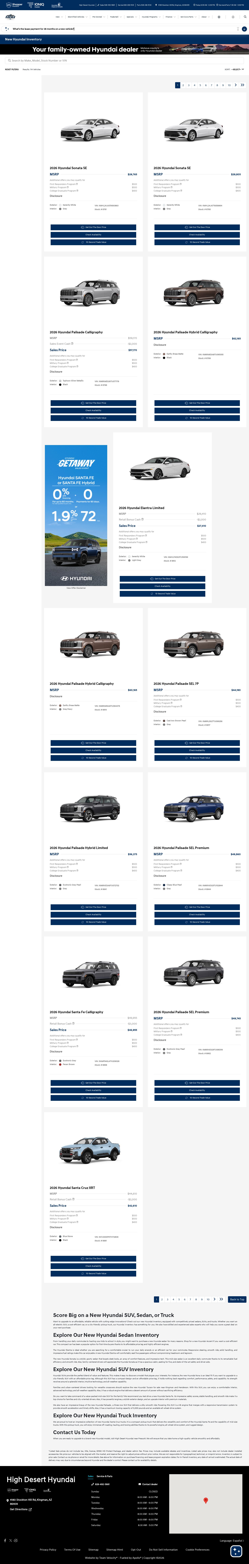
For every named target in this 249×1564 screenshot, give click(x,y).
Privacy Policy (48, 1549)
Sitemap (93, 1549)
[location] (156, 5)
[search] (245, 17)
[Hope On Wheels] (47, 1490)
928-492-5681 (102, 1484)
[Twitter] (10, 1541)
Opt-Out (136, 1549)
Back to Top (237, 1299)
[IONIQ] (30, 1490)
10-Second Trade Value (96, 242)
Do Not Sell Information (163, 1549)
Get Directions (19, 1509)
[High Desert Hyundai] (10, 17)
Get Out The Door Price (96, 227)
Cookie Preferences (197, 1549)
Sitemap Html (114, 1549)
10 (229, 85)
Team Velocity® (108, 1558)
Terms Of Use (72, 1549)
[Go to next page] (236, 85)
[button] (206, 1501)
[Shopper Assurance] (13, 1490)
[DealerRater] (15, 1541)
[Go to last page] (242, 85)
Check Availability (93, 234)
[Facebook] (5, 1541)
